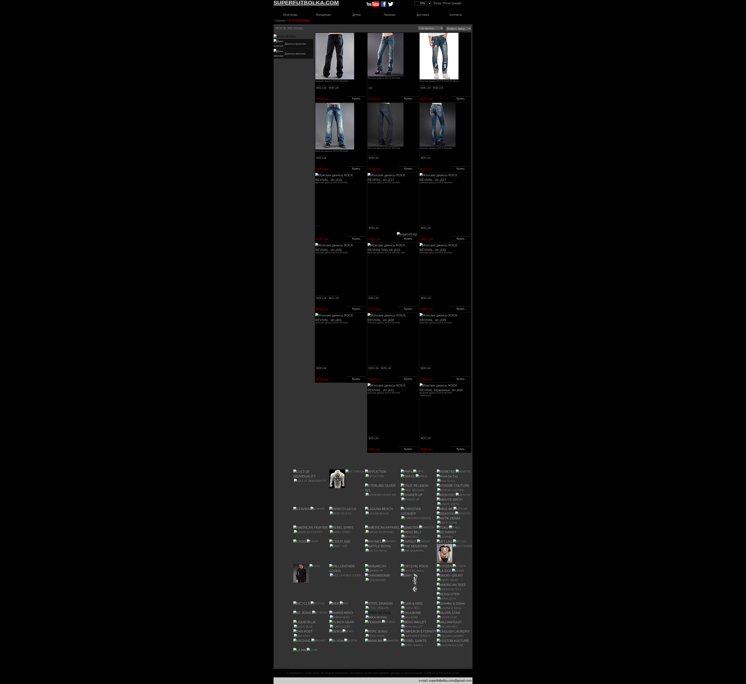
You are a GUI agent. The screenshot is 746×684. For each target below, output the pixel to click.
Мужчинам (290, 14)
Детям (356, 14)
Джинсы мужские (295, 43)
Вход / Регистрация (447, 3)
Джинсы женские (295, 53)
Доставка (423, 14)
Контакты (456, 14)
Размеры (390, 14)
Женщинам (323, 14)
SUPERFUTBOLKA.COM (441, 673)
